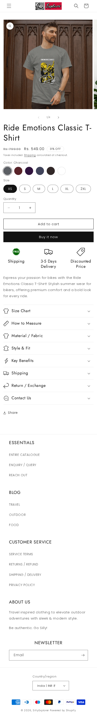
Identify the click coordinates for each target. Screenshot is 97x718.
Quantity (9, 199)
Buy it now (48, 237)
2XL (83, 189)
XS (10, 189)
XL (67, 189)
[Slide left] (39, 117)
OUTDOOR (17, 514)
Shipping (30, 155)
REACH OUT (18, 475)
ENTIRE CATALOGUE (24, 454)
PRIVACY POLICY (22, 585)
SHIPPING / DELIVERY (25, 574)
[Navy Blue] (40, 171)
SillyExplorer (41, 710)
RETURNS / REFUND (23, 564)
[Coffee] (51, 171)
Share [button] (13, 412)
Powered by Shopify (63, 710)
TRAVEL (14, 504)
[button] (9, 6)
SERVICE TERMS (21, 554)
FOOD (14, 525)
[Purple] (29, 171)
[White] (62, 171)
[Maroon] (18, 171)
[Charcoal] (7, 171)
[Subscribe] (83, 655)
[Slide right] (58, 117)
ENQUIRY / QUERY (22, 465)
